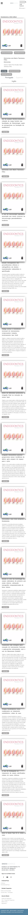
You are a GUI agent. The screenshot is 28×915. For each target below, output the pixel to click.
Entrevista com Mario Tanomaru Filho (13, 171)
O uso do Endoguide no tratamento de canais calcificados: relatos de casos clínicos (13, 773)
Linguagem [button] (22, 8)
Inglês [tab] (14, 81)
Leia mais (5, 132)
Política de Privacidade (6, 890)
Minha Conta (4, 901)
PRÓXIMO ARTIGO (19, 52)
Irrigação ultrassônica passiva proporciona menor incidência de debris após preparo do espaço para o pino (13, 458)
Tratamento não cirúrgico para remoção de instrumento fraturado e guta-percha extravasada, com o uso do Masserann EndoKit (13, 648)
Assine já (22, 6)
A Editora (3, 883)
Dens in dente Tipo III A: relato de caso (14, 834)
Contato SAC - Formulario (7, 892)
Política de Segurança (6, 898)
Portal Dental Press (5, 884)
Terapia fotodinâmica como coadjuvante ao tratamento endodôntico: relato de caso (11, 711)
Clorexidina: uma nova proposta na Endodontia (14, 520)
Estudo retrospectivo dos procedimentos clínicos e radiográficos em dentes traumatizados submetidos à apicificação (11, 267)
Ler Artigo (4, 71)
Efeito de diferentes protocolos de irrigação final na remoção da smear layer (13, 395)
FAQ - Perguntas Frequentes (8, 900)
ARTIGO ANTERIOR (7, 52)
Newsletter (4, 903)
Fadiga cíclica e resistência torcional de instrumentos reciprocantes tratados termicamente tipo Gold (11, 332)
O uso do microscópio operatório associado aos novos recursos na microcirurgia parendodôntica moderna (13, 217)
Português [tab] (9, 78)
